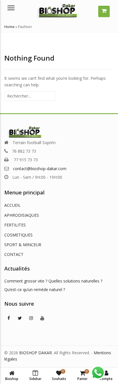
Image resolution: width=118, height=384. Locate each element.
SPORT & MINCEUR (22, 244)
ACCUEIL (12, 205)
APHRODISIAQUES (21, 215)
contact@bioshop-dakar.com (39, 168)
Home (9, 26)
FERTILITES (15, 225)
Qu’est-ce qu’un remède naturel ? (34, 289)
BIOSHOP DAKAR (35, 352)
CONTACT (13, 254)
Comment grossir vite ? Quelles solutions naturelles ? (53, 281)
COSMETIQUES (18, 235)
